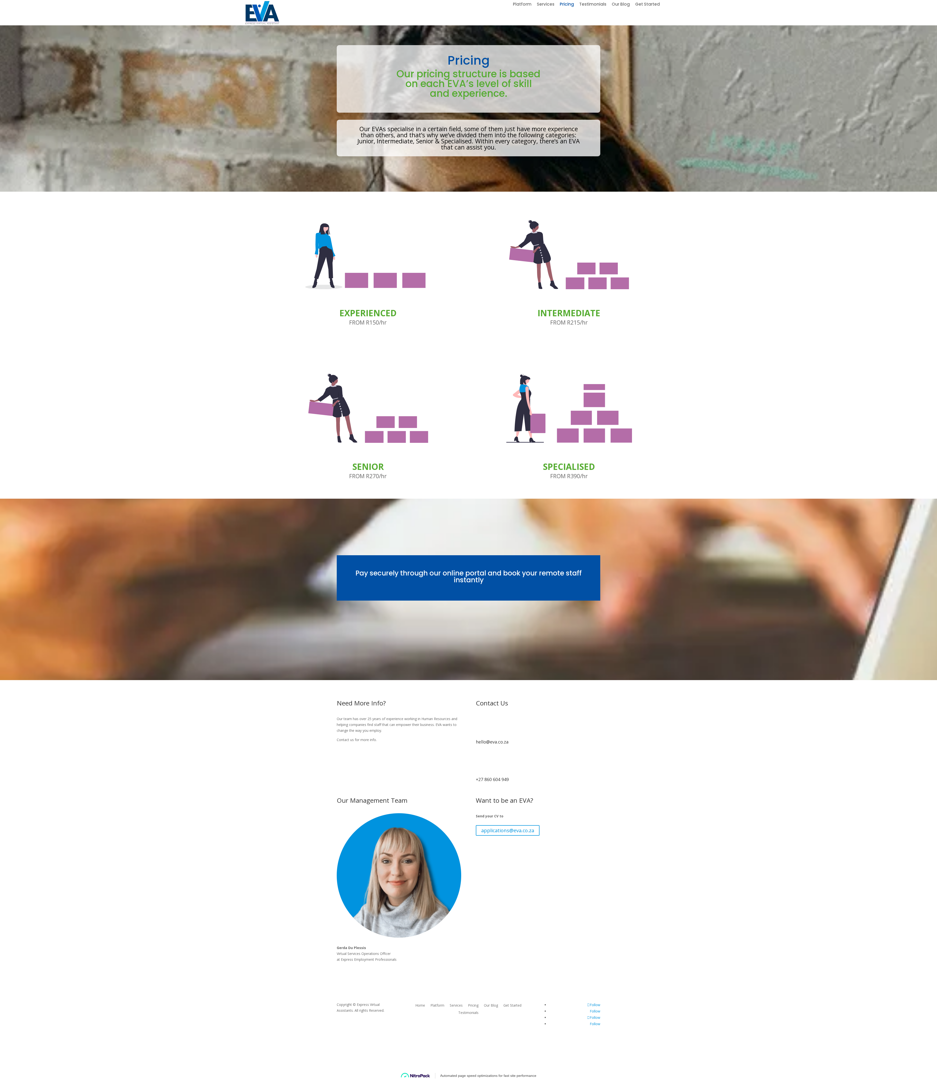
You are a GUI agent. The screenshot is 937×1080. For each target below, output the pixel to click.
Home (420, 1006)
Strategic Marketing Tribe (496, 1048)
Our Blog (621, 4)
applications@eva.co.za (507, 830)
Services (545, 4)
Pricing (567, 4)
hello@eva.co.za (492, 742)
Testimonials (592, 4)
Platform (522, 4)
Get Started (647, 4)
